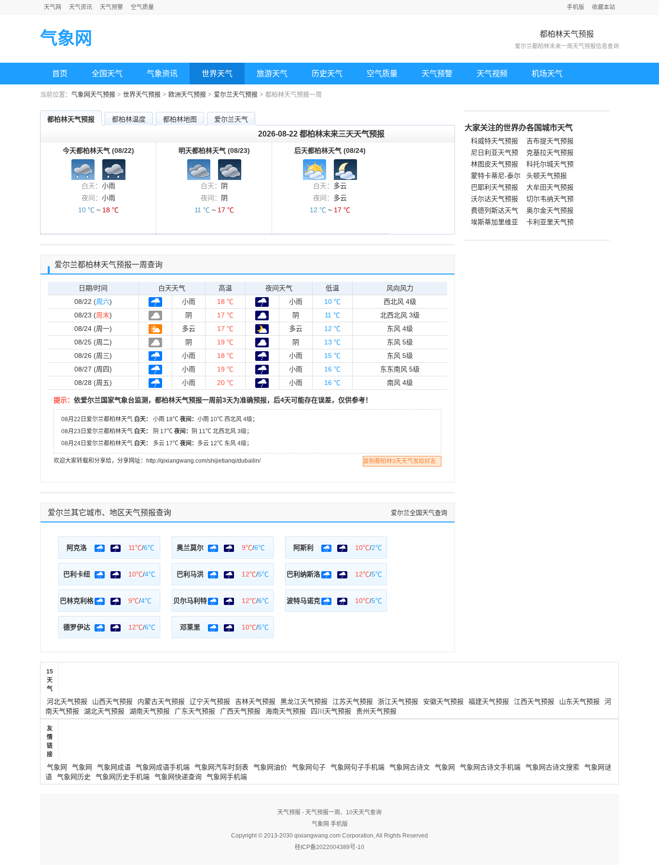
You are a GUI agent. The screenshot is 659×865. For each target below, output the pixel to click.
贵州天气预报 (376, 711)
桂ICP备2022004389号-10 (329, 847)
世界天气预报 (142, 94)
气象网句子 (309, 767)
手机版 (575, 7)
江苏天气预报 (352, 701)
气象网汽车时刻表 (221, 767)
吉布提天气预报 (550, 141)
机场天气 (547, 73)
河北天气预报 (67, 701)
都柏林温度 (129, 119)
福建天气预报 (488, 701)
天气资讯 (80, 7)
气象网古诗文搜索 (552, 767)
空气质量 (142, 7)
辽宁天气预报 (210, 701)
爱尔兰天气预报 (236, 94)
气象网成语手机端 (163, 767)
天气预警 (111, 7)
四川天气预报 (331, 711)
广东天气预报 (195, 711)
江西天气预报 (534, 701)
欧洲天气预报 (187, 94)
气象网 (66, 38)
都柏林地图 (180, 119)
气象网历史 (74, 777)
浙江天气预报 (398, 701)
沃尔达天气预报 (494, 199)
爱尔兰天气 (231, 119)
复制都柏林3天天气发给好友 (399, 461)
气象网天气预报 (93, 94)
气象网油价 (270, 767)
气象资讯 (162, 73)
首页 (60, 73)
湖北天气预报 (104, 711)
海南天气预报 (285, 711)
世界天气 (217, 73)
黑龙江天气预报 (304, 701)
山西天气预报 (112, 701)
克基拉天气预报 (550, 152)
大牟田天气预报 (550, 187)
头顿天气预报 (546, 175)
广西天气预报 (240, 711)
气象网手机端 (226, 777)
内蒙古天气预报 (161, 701)
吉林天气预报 (255, 701)
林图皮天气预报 (494, 164)
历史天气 (327, 73)
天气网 (52, 7)
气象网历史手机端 (123, 777)
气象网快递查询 (178, 777)
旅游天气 (272, 73)
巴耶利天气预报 (494, 187)
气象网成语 (114, 767)
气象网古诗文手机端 (490, 767)
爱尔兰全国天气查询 (419, 512)
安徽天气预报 (443, 701)
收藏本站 (603, 7)
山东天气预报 (579, 701)
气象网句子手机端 (357, 767)
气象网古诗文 (409, 767)
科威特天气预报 (494, 141)
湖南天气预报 (149, 711)
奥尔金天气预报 (550, 210)
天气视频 (492, 73)
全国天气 (107, 73)
